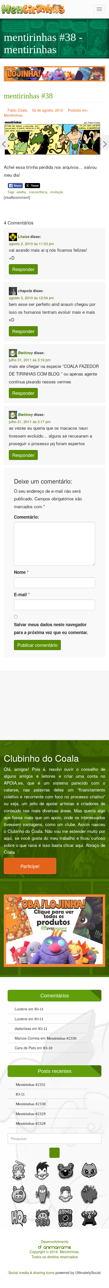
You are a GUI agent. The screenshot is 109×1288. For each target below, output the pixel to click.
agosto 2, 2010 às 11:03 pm (31, 243)
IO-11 (39, 1009)
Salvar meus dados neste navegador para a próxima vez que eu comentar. (51, 628)
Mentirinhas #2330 (62, 1038)
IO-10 (47, 1048)
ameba (21, 192)
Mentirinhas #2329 (31, 1114)
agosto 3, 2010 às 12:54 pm (31, 297)
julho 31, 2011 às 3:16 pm (30, 359)
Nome (20, 572)
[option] (54, 73)
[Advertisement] (54, 705)
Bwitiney (25, 352)
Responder (23, 269)
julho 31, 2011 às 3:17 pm (30, 421)
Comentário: (26, 517)
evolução (56, 192)
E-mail (20, 594)
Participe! (30, 866)
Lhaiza (23, 236)
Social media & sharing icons (32, 1272)
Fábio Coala (17, 110)
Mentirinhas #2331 (31, 1085)
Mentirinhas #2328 (31, 1123)
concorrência (38, 192)
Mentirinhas (13, 115)
